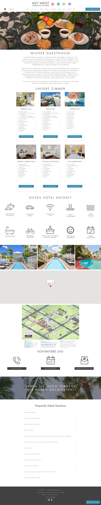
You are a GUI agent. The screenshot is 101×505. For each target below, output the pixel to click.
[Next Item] (99, 257)
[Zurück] (17, 99)
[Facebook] (13, 9)
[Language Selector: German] (6, 9)
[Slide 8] (68, 104)
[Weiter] (34, 99)
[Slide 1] (71, 104)
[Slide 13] (18, 104)
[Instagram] (11, 9)
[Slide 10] (53, 104)
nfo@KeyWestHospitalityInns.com (55, 490)
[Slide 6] (26, 104)
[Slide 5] (75, 104)
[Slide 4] (23, 104)
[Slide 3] (22, 104)
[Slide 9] (30, 104)
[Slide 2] (19, 104)
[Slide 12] (34, 104)
